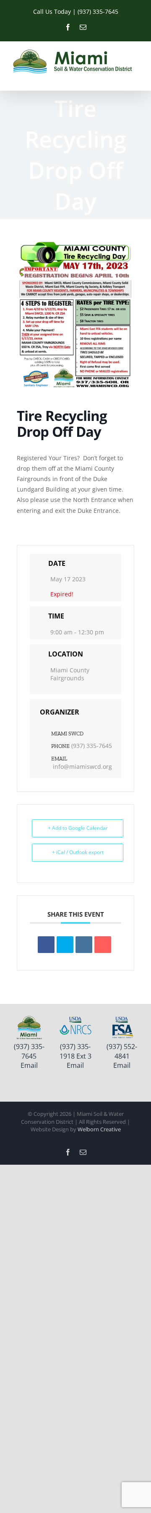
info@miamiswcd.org (82, 766)
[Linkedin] (84, 944)
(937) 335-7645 (91, 746)
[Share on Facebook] (46, 944)
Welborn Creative (99, 1129)
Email (29, 1065)
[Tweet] (65, 944)
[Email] (102, 944)
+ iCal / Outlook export (78, 852)
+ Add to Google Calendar (78, 827)
